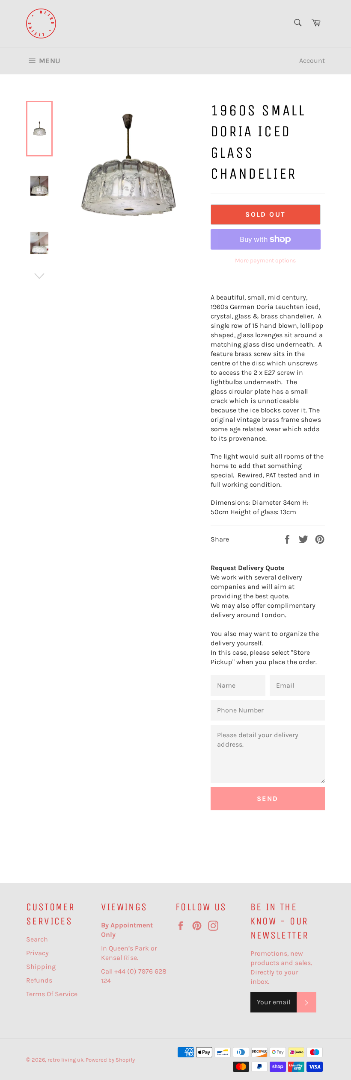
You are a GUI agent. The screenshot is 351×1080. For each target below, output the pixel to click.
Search (37, 939)
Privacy (37, 953)
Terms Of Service (51, 994)
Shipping (41, 966)
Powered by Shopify (110, 1059)
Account (312, 60)
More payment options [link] (265, 260)
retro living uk (65, 1059)
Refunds (39, 980)
